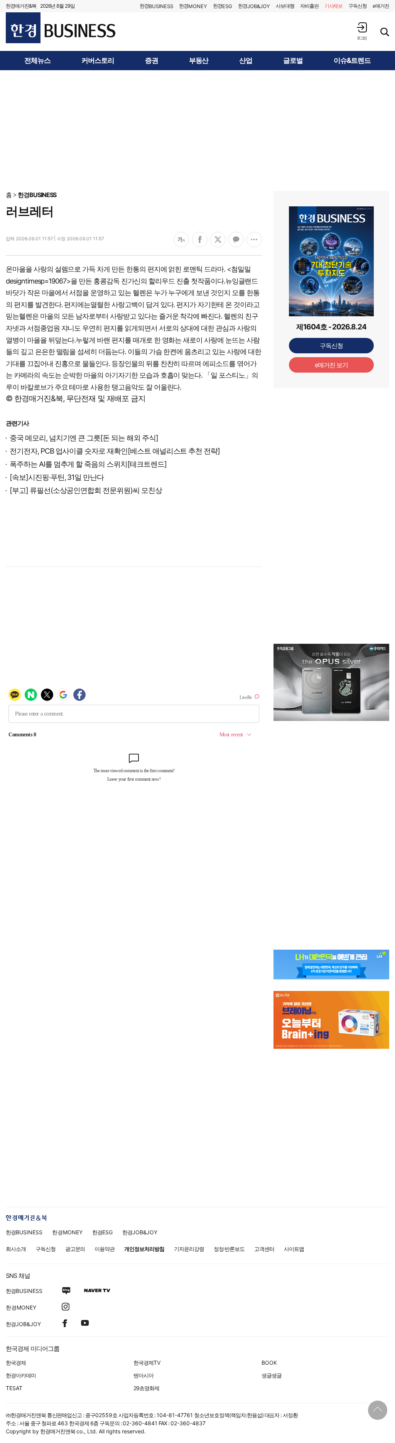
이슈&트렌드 (352, 60)
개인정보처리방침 (144, 1249)
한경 (156, 6)
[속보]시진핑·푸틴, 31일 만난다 (57, 477)
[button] (362, 31)
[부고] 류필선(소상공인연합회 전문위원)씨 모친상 (86, 490)
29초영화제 (146, 1388)
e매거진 (381, 6)
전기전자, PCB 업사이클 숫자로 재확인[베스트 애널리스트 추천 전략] (115, 451)
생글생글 (272, 1375)
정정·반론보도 (229, 1249)
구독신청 (357, 6)
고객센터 (264, 1249)
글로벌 (293, 60)
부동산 (199, 60)
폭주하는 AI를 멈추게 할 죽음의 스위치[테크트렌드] (88, 464)
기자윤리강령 (189, 1249)
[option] (331, 682)
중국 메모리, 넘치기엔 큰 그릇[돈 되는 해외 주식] (84, 438)
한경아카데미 (21, 1375)
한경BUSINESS (37, 195)
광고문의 (75, 1249)
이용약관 (105, 1249)
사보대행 (285, 6)
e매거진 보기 (331, 365)
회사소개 (16, 1249)
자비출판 (309, 6)
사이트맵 (294, 1249)
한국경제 (16, 1362)
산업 (245, 60)
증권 (151, 60)
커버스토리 (97, 60)
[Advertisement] (197, 130)
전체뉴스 (37, 60)
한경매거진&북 (21, 6)
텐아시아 (143, 1375)
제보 (333, 6)
